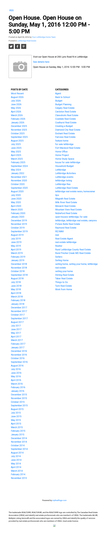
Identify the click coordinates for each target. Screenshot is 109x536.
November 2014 (19, 441)
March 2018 (17, 296)
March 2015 (17, 427)
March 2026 (17, 115)
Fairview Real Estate (65, 137)
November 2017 (19, 311)
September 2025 (19, 137)
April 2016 (16, 380)
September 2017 (19, 318)
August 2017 (17, 322)
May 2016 (16, 376)
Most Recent (17, 93)
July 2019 (16, 238)
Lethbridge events (64, 177)
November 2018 (19, 267)
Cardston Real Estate (65, 111)
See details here (41, 62)
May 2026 (16, 108)
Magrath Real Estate (65, 198)
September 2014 (19, 449)
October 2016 (18, 358)
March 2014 (17, 471)
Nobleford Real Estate (66, 213)
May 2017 (16, 333)
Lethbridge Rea (62, 184)
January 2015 (17, 434)
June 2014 (16, 460)
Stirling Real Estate (64, 275)
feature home (61, 140)
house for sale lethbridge (67, 162)
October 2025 (18, 133)
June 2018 (16, 286)
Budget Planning (63, 104)
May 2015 (16, 420)
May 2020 (16, 202)
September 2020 (19, 188)
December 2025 (19, 126)
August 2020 (17, 191)
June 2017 (16, 329)
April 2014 (16, 467)
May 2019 (16, 246)
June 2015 (16, 416)
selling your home (64, 271)
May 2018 (16, 289)
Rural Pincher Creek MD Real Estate (73, 253)
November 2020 (19, 180)
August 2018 (17, 278)
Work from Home (63, 289)
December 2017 (19, 307)
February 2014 (18, 474)
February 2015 (18, 431)
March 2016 (17, 383)
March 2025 (17, 158)
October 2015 (18, 402)
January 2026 (17, 122)
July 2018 (16, 282)
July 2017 (16, 325)
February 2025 (18, 162)
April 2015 (16, 423)
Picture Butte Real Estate (67, 224)
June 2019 (16, 242)
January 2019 (17, 260)
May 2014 (16, 463)
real (57, 235)
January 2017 (17, 347)
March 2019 (17, 253)
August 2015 (17, 409)
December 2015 (19, 394)
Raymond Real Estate (65, 227)
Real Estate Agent (64, 238)
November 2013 (19, 478)
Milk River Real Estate (66, 202)
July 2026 (16, 100)
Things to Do (61, 282)
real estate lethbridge (65, 242)
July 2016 (16, 369)
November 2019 (19, 224)
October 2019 (18, 227)
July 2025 (16, 144)
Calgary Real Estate (65, 108)
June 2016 (16, 373)
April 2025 (16, 155)
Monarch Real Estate (65, 206)
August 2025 (17, 140)
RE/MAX (59, 231)
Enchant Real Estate (65, 133)
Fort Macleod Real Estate (67, 148)
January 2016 (17, 391)
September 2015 (19, 405)
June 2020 (16, 198)
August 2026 (17, 97)
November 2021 (19, 177)
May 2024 (16, 169)
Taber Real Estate (64, 278)
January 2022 (17, 173)
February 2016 (18, 387)
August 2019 (17, 235)
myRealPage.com (59, 500)
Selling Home (62, 260)
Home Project (62, 155)
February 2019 (18, 256)
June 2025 (16, 148)
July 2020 (16, 195)
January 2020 (17, 216)
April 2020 (16, 206)
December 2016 (19, 351)
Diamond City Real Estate (67, 129)
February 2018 (18, 300)
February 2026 (18, 119)
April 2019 (16, 249)
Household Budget (64, 166)
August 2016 (17, 365)
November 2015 (19, 398)
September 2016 (19, 362)
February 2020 (18, 213)
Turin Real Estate (63, 286)
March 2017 (17, 340)
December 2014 (19, 438)
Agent (58, 93)
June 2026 (16, 104)
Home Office (61, 151)
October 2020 (18, 184)
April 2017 (16, 336)
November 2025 (19, 129)
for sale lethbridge (64, 144)
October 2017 (18, 314)
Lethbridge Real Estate (26, 41)
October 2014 (18, 445)
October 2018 (18, 271)
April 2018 (16, 293)
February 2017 (18, 343)
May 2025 (16, 151)
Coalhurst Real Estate (65, 122)
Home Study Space (64, 158)
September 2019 (19, 231)
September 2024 (19, 166)
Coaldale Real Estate (65, 119)
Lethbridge (60, 169)
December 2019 (19, 220)
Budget (58, 100)
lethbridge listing (63, 180)
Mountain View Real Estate (68, 209)
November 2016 (19, 354)
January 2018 (17, 304)
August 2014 (17, 452)
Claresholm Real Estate (66, 115)
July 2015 (16, 412)
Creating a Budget (64, 126)
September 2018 (19, 275)
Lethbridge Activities (65, 173)
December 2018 (19, 264)
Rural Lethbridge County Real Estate (73, 249)
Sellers (58, 256)
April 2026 (16, 111)
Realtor (58, 246)
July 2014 (16, 456)
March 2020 (17, 209)
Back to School (62, 97)
